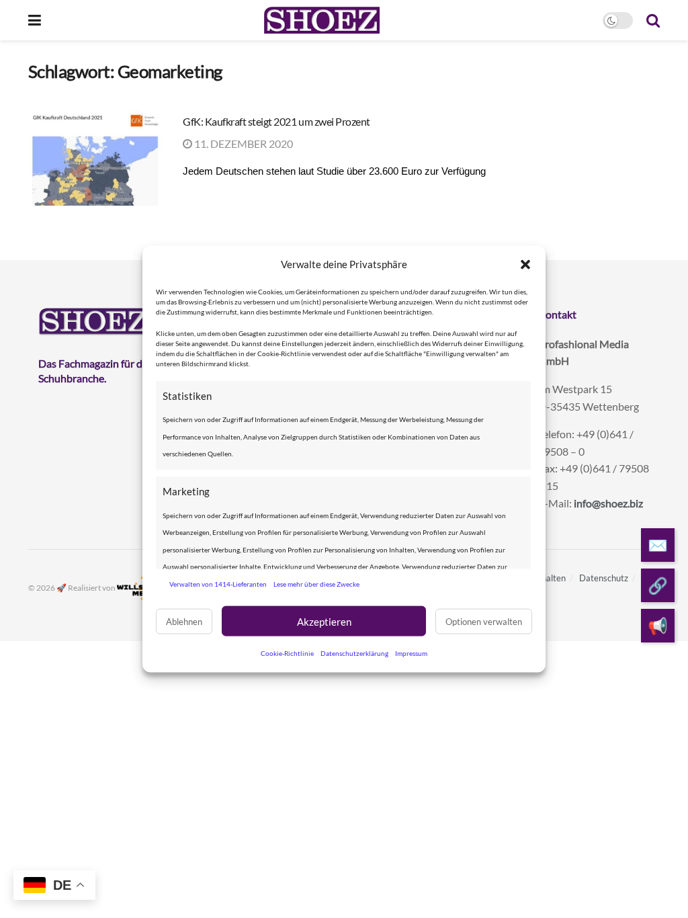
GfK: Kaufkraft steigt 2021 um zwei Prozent (276, 121)
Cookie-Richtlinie (287, 653)
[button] (525, 264)
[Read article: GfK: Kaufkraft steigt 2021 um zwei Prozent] (95, 158)
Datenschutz (603, 578)
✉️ (658, 544)
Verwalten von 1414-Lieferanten (218, 583)
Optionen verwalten (483, 621)
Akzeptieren (324, 621)
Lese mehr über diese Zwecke (316, 583)
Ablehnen (184, 621)
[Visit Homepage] (321, 20)
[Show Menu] (34, 20)
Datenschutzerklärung (354, 653)
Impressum (411, 653)
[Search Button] (653, 20)
